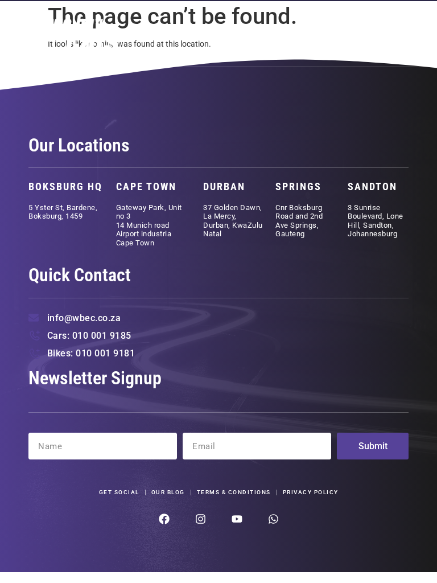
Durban (224, 186)
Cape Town (146, 186)
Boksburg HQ (65, 186)
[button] (393, 34)
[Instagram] (200, 519)
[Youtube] (237, 519)
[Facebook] (164, 519)
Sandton (372, 186)
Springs (298, 186)
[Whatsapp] (273, 519)
